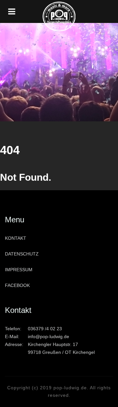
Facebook (17, 285)
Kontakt (15, 238)
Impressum (18, 269)
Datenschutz (22, 253)
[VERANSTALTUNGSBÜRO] (59, 11)
